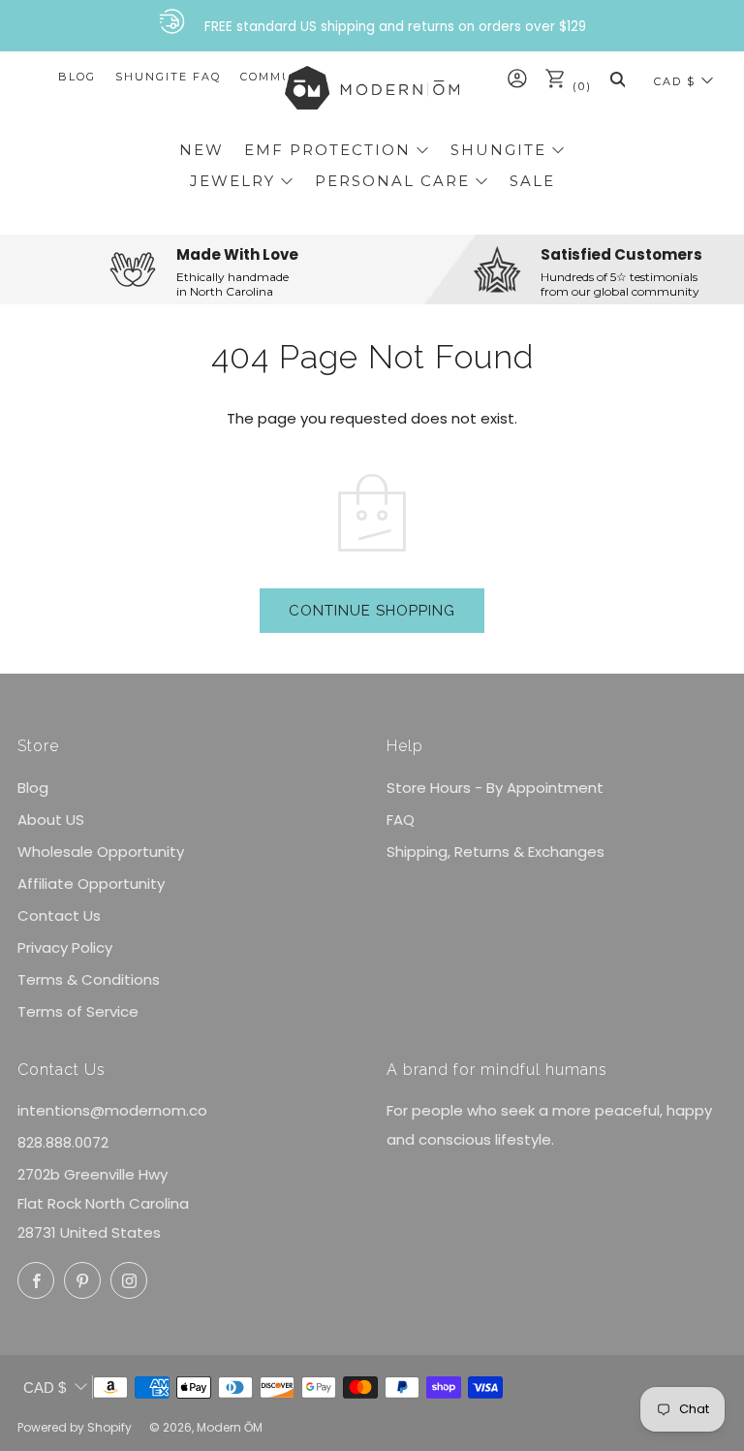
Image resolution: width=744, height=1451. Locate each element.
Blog (77, 76)
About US (50, 819)
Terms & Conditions (88, 979)
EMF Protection (327, 150)
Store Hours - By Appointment (495, 787)
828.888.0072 (62, 1142)
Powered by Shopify (74, 1427)
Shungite (498, 150)
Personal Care (392, 181)
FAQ (401, 819)
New (201, 150)
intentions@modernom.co (112, 1110)
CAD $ (675, 81)
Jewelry (232, 181)
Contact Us (59, 915)
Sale (532, 181)
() (580, 86)
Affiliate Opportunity (91, 883)
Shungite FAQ (168, 76)
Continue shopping (372, 610)
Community (283, 76)
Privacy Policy (64, 947)
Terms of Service (78, 1011)
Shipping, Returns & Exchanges (495, 851)
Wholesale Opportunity (100, 851)
